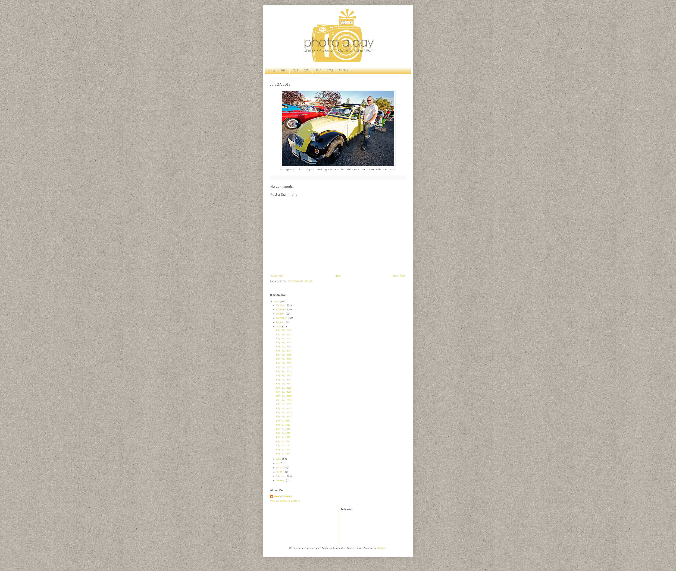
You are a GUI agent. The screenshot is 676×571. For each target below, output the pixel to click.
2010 (318, 70)
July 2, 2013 (283, 450)
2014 (283, 70)
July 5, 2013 (283, 437)
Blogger (381, 548)
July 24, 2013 (284, 359)
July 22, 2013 (284, 367)
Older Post (399, 276)
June (279, 459)
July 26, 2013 (284, 351)
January (281, 480)
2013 (276, 301)
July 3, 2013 (283, 445)
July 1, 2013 (283, 454)
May (278, 463)
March (279, 472)
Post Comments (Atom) (299, 281)
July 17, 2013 (284, 388)
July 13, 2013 (284, 404)
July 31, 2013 (284, 330)
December (281, 305)
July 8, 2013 (283, 425)
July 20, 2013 (284, 376)
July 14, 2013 (284, 400)
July (279, 327)
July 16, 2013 (284, 392)
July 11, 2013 (284, 412)
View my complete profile (285, 501)
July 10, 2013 (284, 416)
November (281, 309)
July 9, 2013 (283, 421)
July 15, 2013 (284, 396)
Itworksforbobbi (283, 496)
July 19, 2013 (284, 380)
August (280, 322)
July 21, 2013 (284, 371)
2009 (330, 70)
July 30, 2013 (284, 334)
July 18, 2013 (284, 384)
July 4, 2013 (283, 441)
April (279, 468)
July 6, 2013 (283, 433)
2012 (295, 70)
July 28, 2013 (284, 342)
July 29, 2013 (284, 338)
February (281, 476)
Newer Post (277, 276)
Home (271, 70)
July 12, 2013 (284, 408)
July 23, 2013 (284, 363)
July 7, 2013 (283, 429)
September (282, 318)
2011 (307, 70)
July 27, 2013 (284, 347)
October (281, 314)
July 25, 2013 (284, 355)
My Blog (343, 70)
